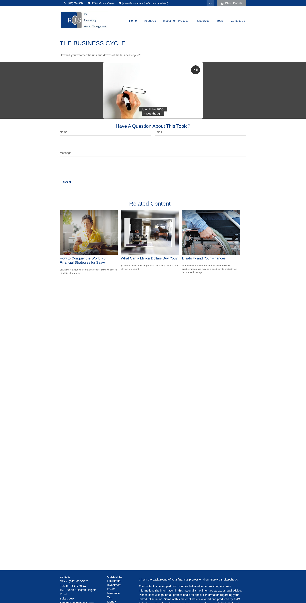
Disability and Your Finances (204, 258)
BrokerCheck (229, 579)
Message (65, 153)
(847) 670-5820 (76, 3)
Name (63, 132)
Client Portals (233, 3)
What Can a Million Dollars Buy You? (149, 258)
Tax (109, 597)
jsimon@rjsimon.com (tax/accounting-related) (145, 3)
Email (158, 132)
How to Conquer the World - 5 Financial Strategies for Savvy (83, 260)
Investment (114, 585)
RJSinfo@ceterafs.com (103, 3)
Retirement (114, 580)
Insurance (113, 593)
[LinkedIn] (210, 3)
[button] (133, 21)
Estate (111, 589)
